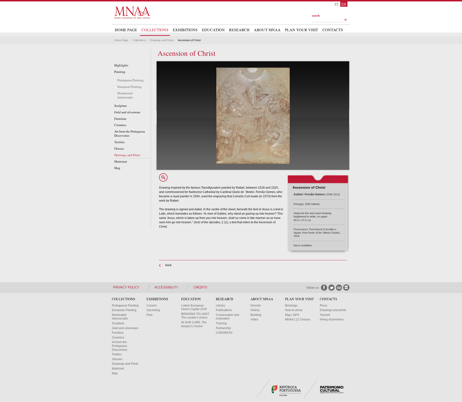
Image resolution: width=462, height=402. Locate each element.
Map (117, 168)
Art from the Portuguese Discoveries (129, 133)
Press (323, 305)
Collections (154, 29)
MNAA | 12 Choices (297, 319)
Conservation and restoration (227, 316)
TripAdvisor (339, 287)
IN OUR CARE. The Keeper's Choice (194, 324)
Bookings (291, 305)
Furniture (120, 119)
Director (255, 305)
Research (239, 29)
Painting (119, 72)
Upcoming (153, 310)
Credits (200, 287)
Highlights (121, 65)
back (168, 265)
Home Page (126, 29)
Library (220, 305)
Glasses (119, 149)
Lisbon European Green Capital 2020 (194, 307)
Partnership (223, 328)
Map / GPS (292, 315)
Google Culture (346, 287)
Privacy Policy (126, 287)
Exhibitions (185, 29)
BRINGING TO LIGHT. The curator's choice (195, 315)
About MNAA (267, 29)
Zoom (163, 177)
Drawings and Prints (161, 40)
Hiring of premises (332, 319)
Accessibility (166, 287)
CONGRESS (224, 332)
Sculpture (120, 106)
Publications (224, 310)
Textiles (119, 142)
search (316, 15)
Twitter (331, 287)
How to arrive (293, 310)
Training (221, 323)
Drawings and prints (333, 310)
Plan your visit (301, 29)
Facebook (324, 287)
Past (149, 315)
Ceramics (120, 125)
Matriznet (120, 162)
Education (213, 29)
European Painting (129, 87)
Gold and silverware (127, 112)
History (255, 310)
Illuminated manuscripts (125, 95)
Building (255, 315)
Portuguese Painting (130, 80)
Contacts (332, 29)
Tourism (325, 315)
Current (151, 305)
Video (254, 319)
